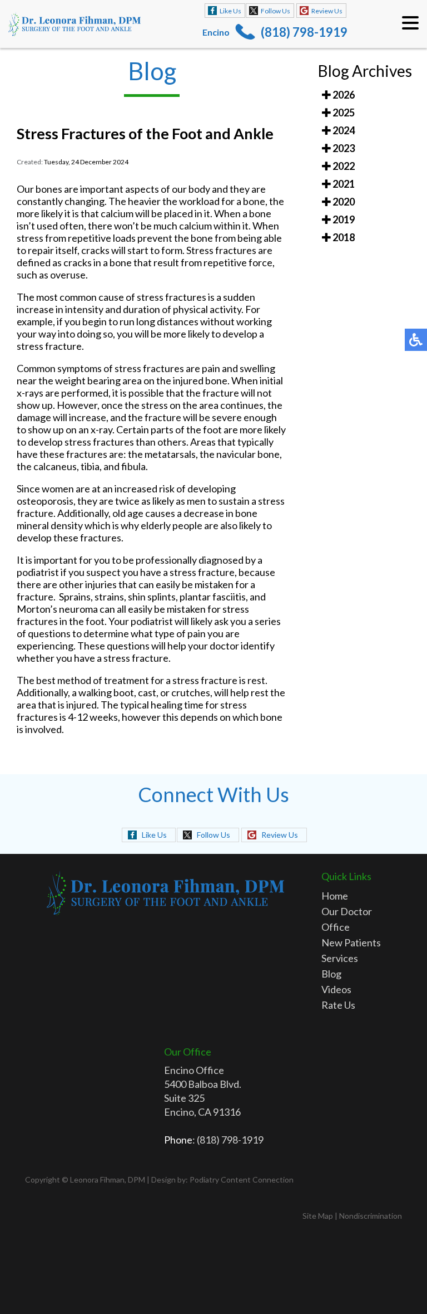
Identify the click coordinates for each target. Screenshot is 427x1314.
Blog (331, 974)
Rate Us (338, 1005)
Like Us (230, 11)
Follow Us (275, 11)
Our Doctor (346, 911)
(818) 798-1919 (304, 32)
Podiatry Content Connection (242, 1179)
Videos (336, 989)
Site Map (317, 1215)
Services (339, 958)
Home (334, 896)
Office (335, 927)
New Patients (351, 942)
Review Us (326, 11)
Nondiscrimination (370, 1215)
